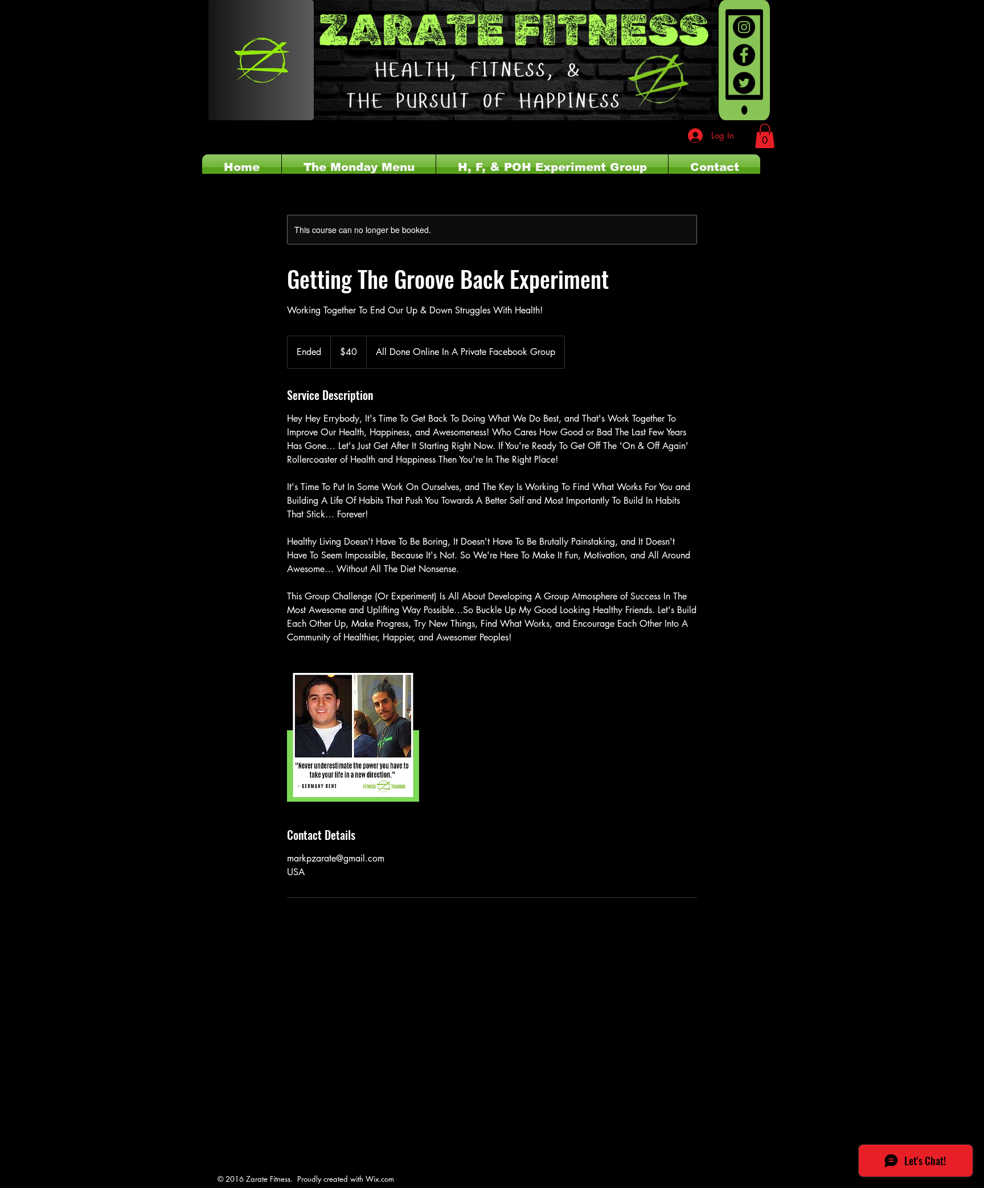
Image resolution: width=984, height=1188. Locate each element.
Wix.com (380, 1179)
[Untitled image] (353, 735)
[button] (765, 136)
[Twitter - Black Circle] (744, 83)
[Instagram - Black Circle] (744, 27)
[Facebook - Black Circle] (744, 55)
